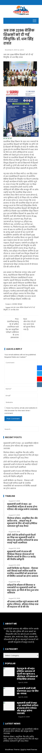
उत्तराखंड (14, 304)
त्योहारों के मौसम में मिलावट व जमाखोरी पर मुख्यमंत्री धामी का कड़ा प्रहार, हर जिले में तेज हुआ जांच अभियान (23, 589)
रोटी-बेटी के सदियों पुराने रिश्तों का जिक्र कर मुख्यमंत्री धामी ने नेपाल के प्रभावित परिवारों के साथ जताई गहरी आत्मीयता (20, 464)
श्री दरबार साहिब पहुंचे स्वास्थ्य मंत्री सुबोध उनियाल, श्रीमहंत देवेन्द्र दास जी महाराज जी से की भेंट (22, 604)
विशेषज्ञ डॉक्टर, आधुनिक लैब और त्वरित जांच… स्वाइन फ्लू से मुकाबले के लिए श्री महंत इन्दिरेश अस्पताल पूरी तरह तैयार (20, 455)
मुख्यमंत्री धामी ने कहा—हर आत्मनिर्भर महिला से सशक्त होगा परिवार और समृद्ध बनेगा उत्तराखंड (20, 446)
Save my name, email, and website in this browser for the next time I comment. (20, 410)
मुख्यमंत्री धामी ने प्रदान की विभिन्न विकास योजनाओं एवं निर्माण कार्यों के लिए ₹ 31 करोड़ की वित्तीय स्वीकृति (20, 474)
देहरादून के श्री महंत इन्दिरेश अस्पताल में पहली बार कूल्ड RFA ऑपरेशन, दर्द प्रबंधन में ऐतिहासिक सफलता (27, 673)
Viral (22, 749)
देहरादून (20, 304)
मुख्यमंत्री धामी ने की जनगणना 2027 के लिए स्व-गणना (28, 691)
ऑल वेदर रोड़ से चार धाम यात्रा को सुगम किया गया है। (29, 324)
